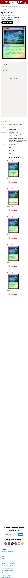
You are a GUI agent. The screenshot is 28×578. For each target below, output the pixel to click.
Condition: (5, 70)
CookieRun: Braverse (7, 570)
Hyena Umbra (11, 161)
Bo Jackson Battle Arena (8, 563)
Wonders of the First (7, 565)
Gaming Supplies (6, 575)
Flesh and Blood (6, 554)
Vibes (3, 558)
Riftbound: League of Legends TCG (11, 561)
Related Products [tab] (14, 157)
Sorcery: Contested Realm (9, 572)
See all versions (7, 22)
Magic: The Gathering (7, 551)
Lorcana (4, 556)
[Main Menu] (2, 2)
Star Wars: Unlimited (7, 568)
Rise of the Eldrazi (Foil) (8, 15)
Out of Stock (13, 182)
